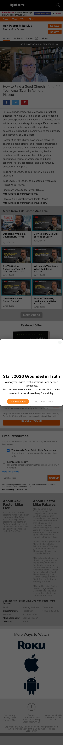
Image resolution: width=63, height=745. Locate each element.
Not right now (44, 401)
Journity (56, 408)
